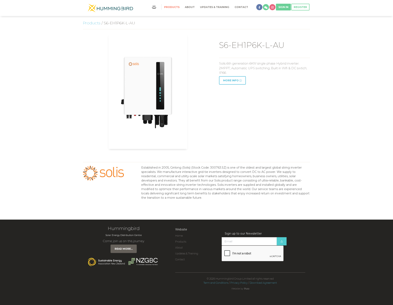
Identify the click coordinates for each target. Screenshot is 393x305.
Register (300, 7)
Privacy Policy (239, 282)
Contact (241, 7)
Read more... (124, 248)
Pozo (246, 288)
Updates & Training (214, 7)
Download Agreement (263, 282)
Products (172, 7)
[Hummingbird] (110, 8)
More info (231, 80)
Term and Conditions (215, 282)
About (190, 7)
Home (179, 235)
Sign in (283, 7)
